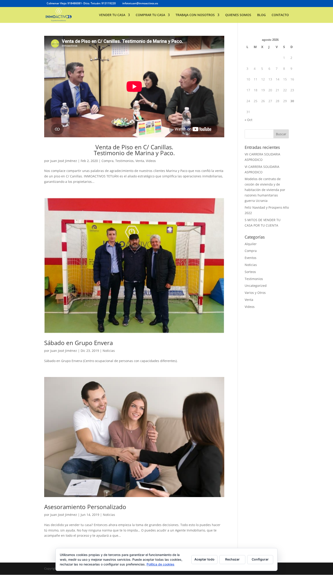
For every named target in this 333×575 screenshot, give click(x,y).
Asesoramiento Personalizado (85, 507)
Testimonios (124, 161)
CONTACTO (280, 15)
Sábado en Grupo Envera (78, 343)
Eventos (250, 258)
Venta (139, 161)
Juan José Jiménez (63, 161)
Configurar (260, 559)
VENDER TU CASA (112, 15)
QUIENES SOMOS (238, 15)
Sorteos (250, 272)
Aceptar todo (204, 559)
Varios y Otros (255, 292)
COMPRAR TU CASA (150, 15)
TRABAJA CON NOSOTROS (195, 15)
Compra (107, 161)
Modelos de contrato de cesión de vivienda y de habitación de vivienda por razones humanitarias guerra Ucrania (265, 190)
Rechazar (232, 559)
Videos (151, 161)
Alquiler (251, 244)
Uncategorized (256, 285)
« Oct (248, 120)
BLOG (261, 15)
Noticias (109, 350)
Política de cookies (160, 564)
